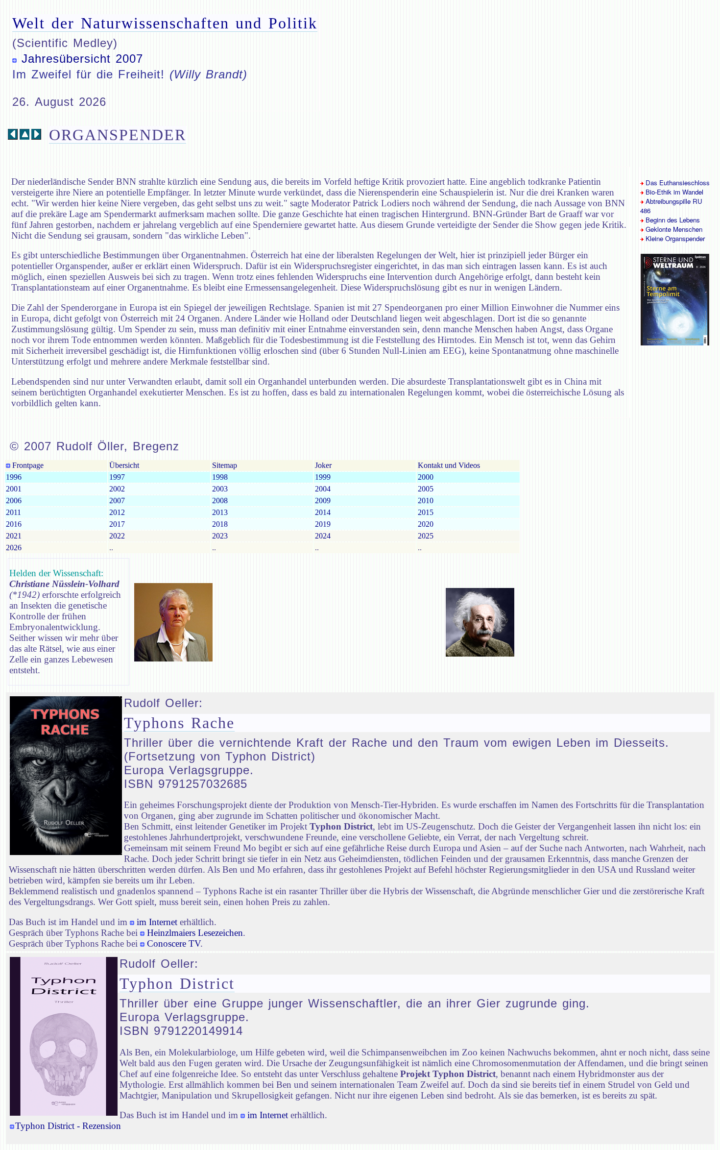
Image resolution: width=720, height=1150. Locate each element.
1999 (323, 477)
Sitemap (224, 465)
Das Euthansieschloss (677, 182)
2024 (323, 536)
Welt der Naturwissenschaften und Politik (164, 23)
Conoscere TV (173, 943)
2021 (14, 536)
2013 (220, 512)
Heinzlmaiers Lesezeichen (195, 933)
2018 (220, 524)
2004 (323, 489)
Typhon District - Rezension (68, 1126)
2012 (117, 512)
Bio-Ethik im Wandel (673, 191)
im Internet (157, 922)
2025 (425, 536)
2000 (425, 477)
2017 (117, 524)
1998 (220, 477)
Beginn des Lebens (672, 219)
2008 (220, 500)
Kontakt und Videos (449, 465)
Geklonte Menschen (673, 229)
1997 (117, 477)
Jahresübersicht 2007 (82, 58)
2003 (220, 489)
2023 (220, 536)
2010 (425, 500)
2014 (323, 512)
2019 (323, 524)
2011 (13, 512)
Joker (323, 465)
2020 (425, 524)
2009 (323, 500)
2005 (425, 489)
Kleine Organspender (674, 238)
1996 (14, 477)
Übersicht (124, 465)
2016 (14, 524)
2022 (117, 536)
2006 (14, 500)
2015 (425, 512)
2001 (14, 489)
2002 (117, 489)
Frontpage (27, 465)
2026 (14, 547)
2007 (117, 500)
